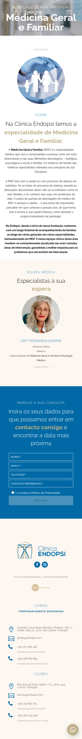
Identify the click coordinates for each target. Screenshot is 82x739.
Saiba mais (41, 367)
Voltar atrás (41, 49)
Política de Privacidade (27, 577)
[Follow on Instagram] (45, 565)
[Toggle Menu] (69, 12)
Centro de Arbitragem (55, 577)
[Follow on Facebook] (37, 565)
